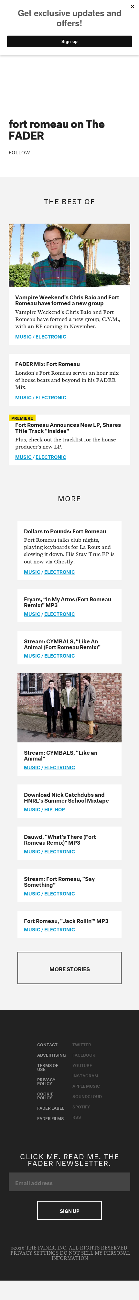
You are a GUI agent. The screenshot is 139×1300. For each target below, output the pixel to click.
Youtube (82, 1064)
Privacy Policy (46, 1081)
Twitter (81, 1044)
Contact (47, 1044)
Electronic (51, 336)
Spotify (81, 1106)
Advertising (51, 1054)
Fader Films (50, 1118)
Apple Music (86, 1085)
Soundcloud (87, 1096)
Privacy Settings (34, 1253)
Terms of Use (47, 1066)
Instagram (85, 1075)
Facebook (83, 1054)
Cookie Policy (45, 1095)
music (23, 336)
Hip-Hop (54, 809)
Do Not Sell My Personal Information (90, 1255)
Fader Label (50, 1107)
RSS (76, 1116)
